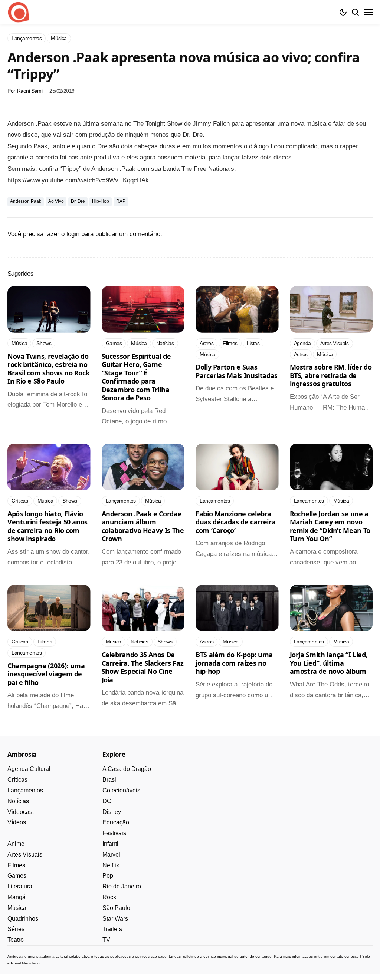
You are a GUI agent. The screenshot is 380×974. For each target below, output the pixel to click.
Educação (115, 822)
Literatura (19, 886)
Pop (107, 875)
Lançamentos (25, 790)
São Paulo (116, 908)
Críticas (17, 779)
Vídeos (16, 822)
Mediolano (31, 963)
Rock (109, 897)
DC (106, 801)
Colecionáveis (121, 790)
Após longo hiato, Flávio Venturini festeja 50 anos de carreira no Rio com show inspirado (47, 526)
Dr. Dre (78, 201)
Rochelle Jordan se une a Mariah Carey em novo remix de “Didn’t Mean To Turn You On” (330, 526)
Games (16, 875)
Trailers (112, 929)
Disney (111, 812)
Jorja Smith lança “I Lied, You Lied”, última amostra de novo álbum (329, 663)
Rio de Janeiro (121, 886)
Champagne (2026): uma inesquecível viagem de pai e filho (46, 674)
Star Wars (115, 918)
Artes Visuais (24, 854)
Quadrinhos (22, 918)
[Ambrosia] (18, 12)
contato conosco (344, 956)
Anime (15, 844)
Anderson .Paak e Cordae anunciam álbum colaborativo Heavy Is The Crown (143, 526)
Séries (15, 929)
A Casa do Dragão (126, 769)
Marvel (111, 854)
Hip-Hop (100, 201)
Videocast (20, 812)
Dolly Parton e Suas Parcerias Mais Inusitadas (237, 371)
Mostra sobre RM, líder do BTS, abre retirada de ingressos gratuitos (331, 375)
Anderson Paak (25, 201)
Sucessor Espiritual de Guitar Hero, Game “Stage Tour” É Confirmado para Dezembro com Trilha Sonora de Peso (136, 377)
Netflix (110, 865)
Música (16, 908)
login (72, 234)
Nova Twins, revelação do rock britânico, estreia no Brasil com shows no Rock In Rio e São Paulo (48, 369)
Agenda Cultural (28, 769)
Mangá (16, 897)
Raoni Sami (30, 91)
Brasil (110, 779)
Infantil (111, 844)
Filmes (16, 865)
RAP (120, 201)
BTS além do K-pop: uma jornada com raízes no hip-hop (234, 663)
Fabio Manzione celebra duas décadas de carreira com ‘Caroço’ (235, 522)
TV (106, 940)
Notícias (18, 801)
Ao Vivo (56, 201)
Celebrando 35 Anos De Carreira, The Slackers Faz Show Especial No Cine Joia (143, 667)
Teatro (15, 940)
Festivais (114, 833)
